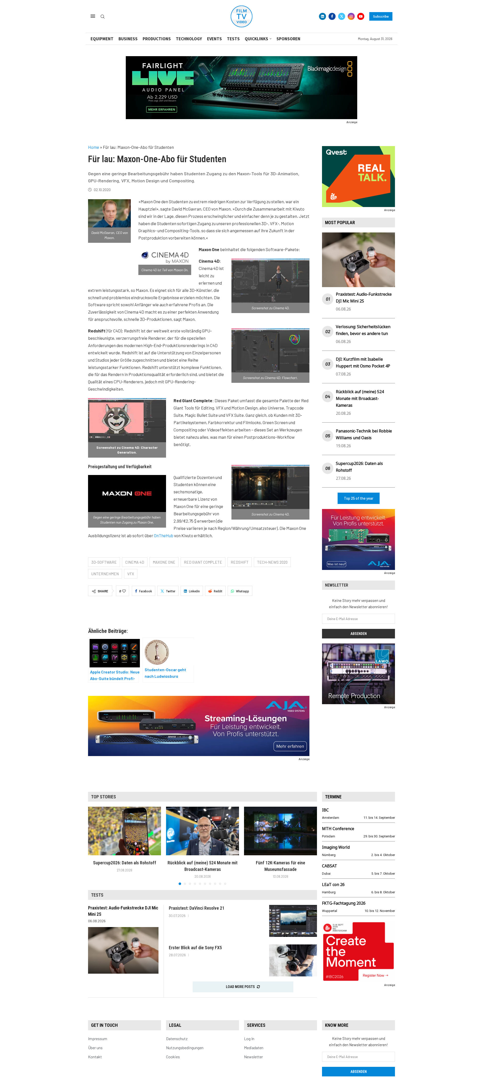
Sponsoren (288, 39)
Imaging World (336, 847)
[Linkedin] (322, 16)
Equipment (102, 39)
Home (93, 147)
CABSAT (329, 866)
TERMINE (333, 796)
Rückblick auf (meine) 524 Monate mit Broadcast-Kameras (360, 398)
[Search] (102, 17)
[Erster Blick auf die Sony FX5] (293, 960)
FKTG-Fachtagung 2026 (344, 903)
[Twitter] (341, 16)
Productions (157, 39)
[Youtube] (360, 16)
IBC (325, 810)
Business (128, 39)
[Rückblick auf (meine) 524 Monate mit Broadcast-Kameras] (202, 831)
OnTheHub (163, 535)
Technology (189, 39)
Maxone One (164, 562)
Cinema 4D (134, 562)
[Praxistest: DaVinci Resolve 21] (293, 921)
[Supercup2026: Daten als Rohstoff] (124, 831)
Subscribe (381, 16)
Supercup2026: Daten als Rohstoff (124, 862)
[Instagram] (351, 16)
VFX (130, 573)
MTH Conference (338, 828)
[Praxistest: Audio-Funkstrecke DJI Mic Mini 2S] (123, 950)
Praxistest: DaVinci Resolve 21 (196, 908)
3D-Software (104, 562)
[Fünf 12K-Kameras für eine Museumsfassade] (280, 831)
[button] (95, 845)
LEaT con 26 (333, 884)
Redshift (240, 562)
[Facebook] (332, 16)
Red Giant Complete (203, 562)
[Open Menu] (93, 16)
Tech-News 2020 (272, 562)
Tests (233, 39)
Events (214, 39)
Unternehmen (105, 573)
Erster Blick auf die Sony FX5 (195, 947)
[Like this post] (124, 591)
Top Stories (103, 796)
